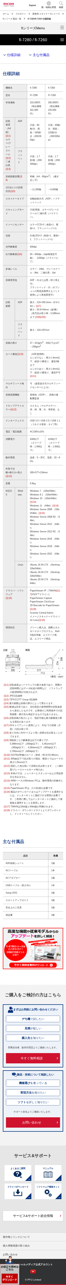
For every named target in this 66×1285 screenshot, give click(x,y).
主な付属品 (41, 55)
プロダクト (20, 14)
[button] (61, 5)
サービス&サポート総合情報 (33, 1216)
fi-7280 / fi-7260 (42, 38)
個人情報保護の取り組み (16, 1245)
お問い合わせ (31, 1122)
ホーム (6, 14)
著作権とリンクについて (16, 1236)
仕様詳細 (13, 55)
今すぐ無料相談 (32, 1058)
